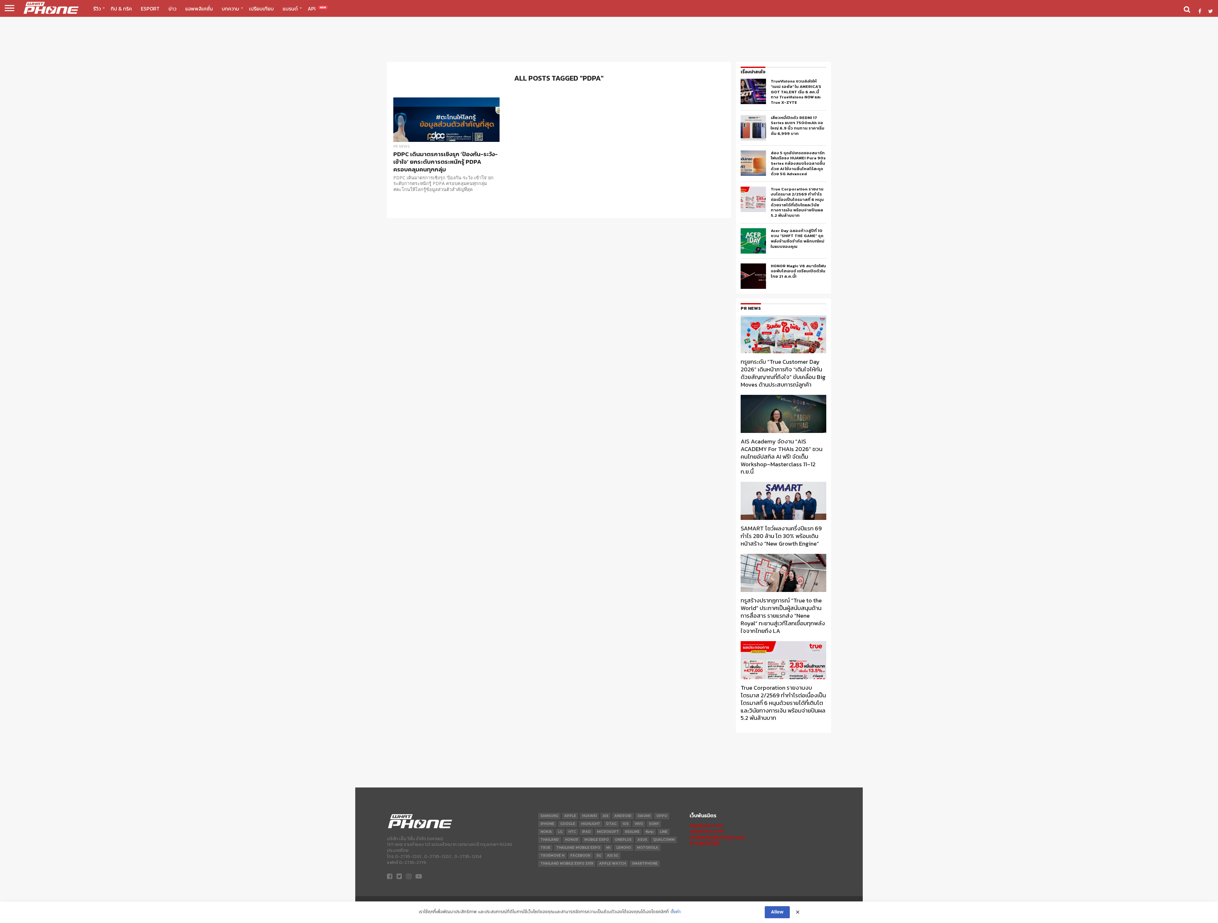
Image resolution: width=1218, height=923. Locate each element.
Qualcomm (664, 840)
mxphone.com (706, 825)
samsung (549, 816)
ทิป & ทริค (121, 8)
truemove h (552, 855)
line (663, 832)
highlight (590, 824)
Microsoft (608, 832)
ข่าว (172, 8)
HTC (572, 832)
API (317, 8)
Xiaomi (644, 816)
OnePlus (623, 840)
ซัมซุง (649, 832)
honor (571, 840)
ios (626, 824)
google (567, 824)
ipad (586, 832)
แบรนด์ (290, 8)
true (545, 848)
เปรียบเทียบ (261, 8)
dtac (611, 824)
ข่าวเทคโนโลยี (704, 843)
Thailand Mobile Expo (578, 848)
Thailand (549, 840)
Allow (777, 912)
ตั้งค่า (676, 912)
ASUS (642, 840)
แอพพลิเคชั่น (199, 8)
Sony (654, 824)
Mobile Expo (596, 840)
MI (608, 848)
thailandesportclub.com (717, 837)
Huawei (589, 816)
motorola (647, 848)
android (623, 816)
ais (605, 816)
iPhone (547, 824)
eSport (150, 8)
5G (599, 855)
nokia (546, 832)
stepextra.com (707, 831)
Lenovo (623, 848)
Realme (632, 832)
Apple (570, 816)
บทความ (230, 8)
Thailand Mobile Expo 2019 (566, 863)
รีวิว (97, 8)
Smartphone (645, 863)
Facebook (580, 855)
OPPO (661, 816)
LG (560, 832)
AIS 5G (612, 855)
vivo (639, 824)
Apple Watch (612, 863)
